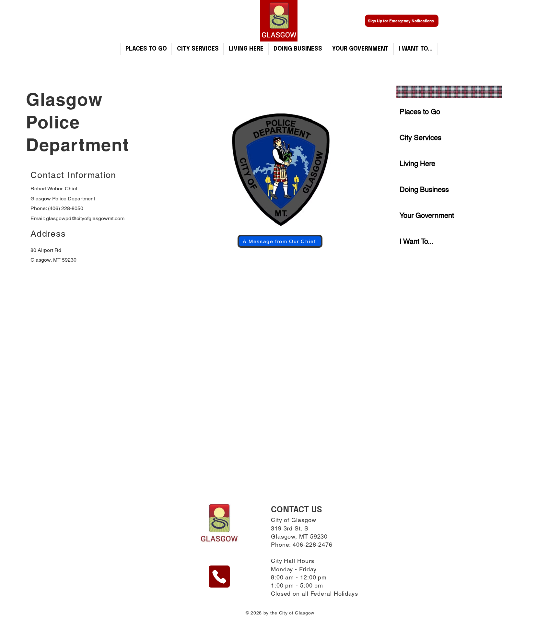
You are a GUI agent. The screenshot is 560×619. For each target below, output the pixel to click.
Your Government (427, 215)
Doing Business (424, 189)
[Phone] (219, 576)
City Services (420, 138)
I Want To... (417, 241)
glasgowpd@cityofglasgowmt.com (85, 218)
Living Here (417, 164)
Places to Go (420, 112)
